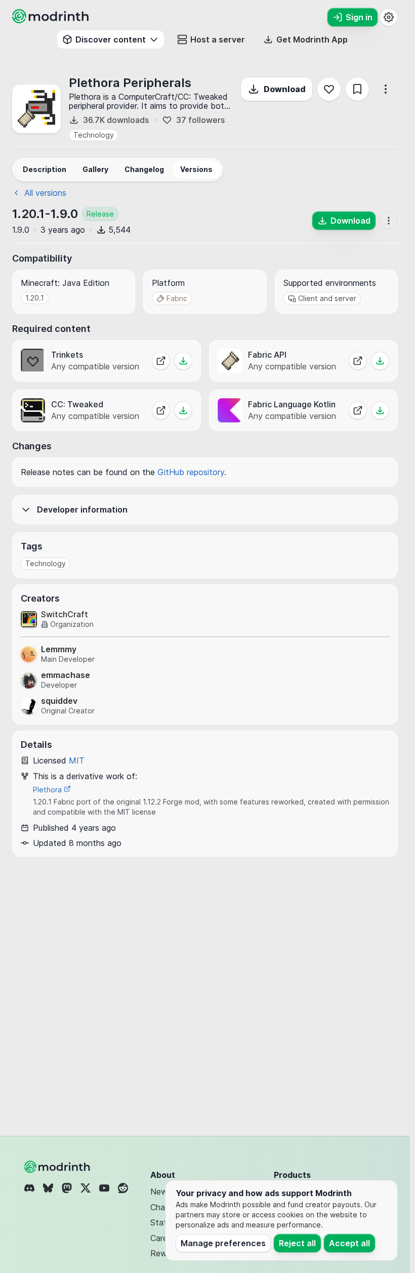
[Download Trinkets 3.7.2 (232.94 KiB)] (183, 361)
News (161, 1191)
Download (285, 89)
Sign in (359, 17)
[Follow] (329, 89)
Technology (93, 135)
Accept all (349, 1243)
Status (162, 1222)
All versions (45, 193)
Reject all (297, 1243)
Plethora (48, 789)
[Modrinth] (58, 1167)
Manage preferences (223, 1243)
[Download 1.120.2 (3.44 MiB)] (183, 410)
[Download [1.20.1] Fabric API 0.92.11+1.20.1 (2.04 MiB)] (380, 361)
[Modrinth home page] (51, 20)
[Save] (357, 89)
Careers (164, 1238)
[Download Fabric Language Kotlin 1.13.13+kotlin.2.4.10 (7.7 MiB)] (380, 410)
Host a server (217, 39)
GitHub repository (190, 472)
